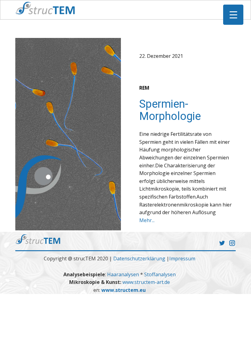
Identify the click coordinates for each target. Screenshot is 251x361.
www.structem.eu (123, 290)
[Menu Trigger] (233, 15)
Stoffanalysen (160, 274)
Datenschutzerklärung (139, 258)
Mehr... (147, 220)
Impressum (182, 258)
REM (144, 87)
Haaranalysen (123, 274)
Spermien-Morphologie (170, 110)
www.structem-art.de (146, 282)
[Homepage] (45, 8)
